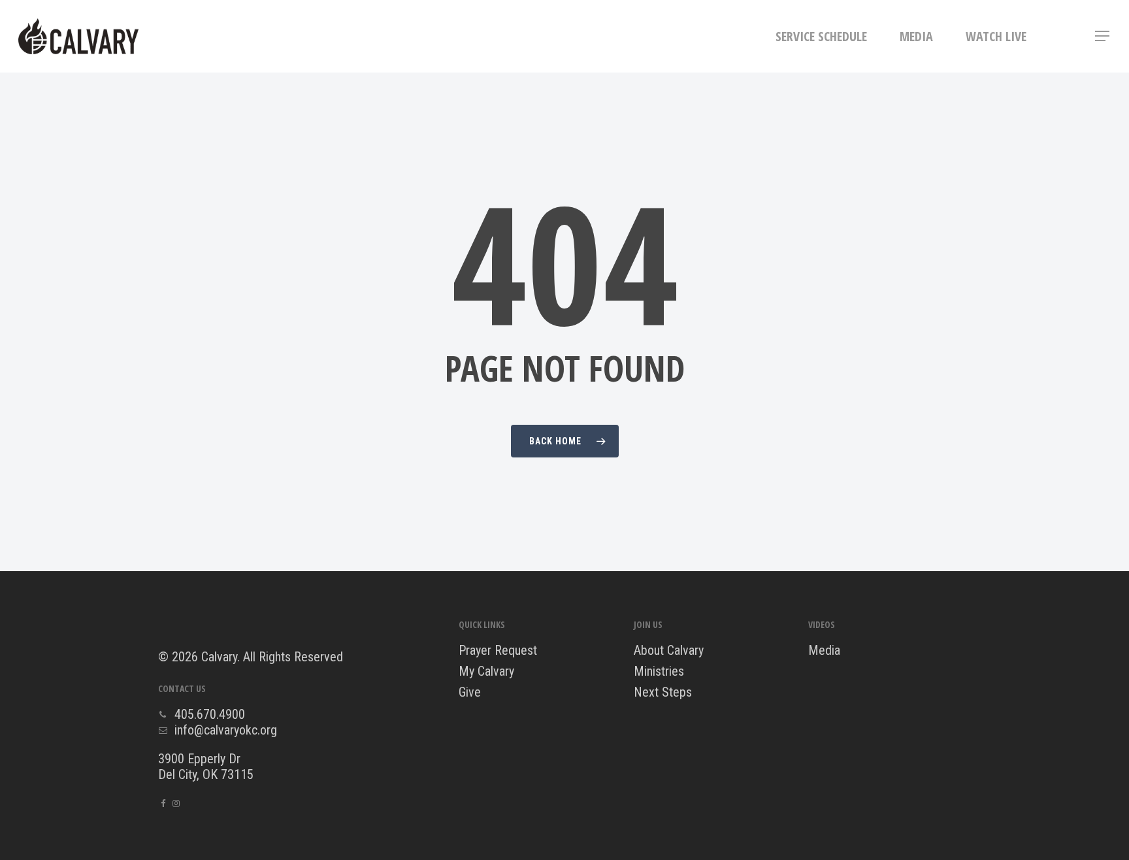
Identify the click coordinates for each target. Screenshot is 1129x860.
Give (470, 692)
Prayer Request (498, 650)
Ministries (659, 671)
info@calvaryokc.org (225, 730)
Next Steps (663, 692)
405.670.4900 (209, 714)
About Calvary (669, 650)
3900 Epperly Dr (199, 759)
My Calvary (486, 671)
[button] (1103, 36)
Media (824, 650)
